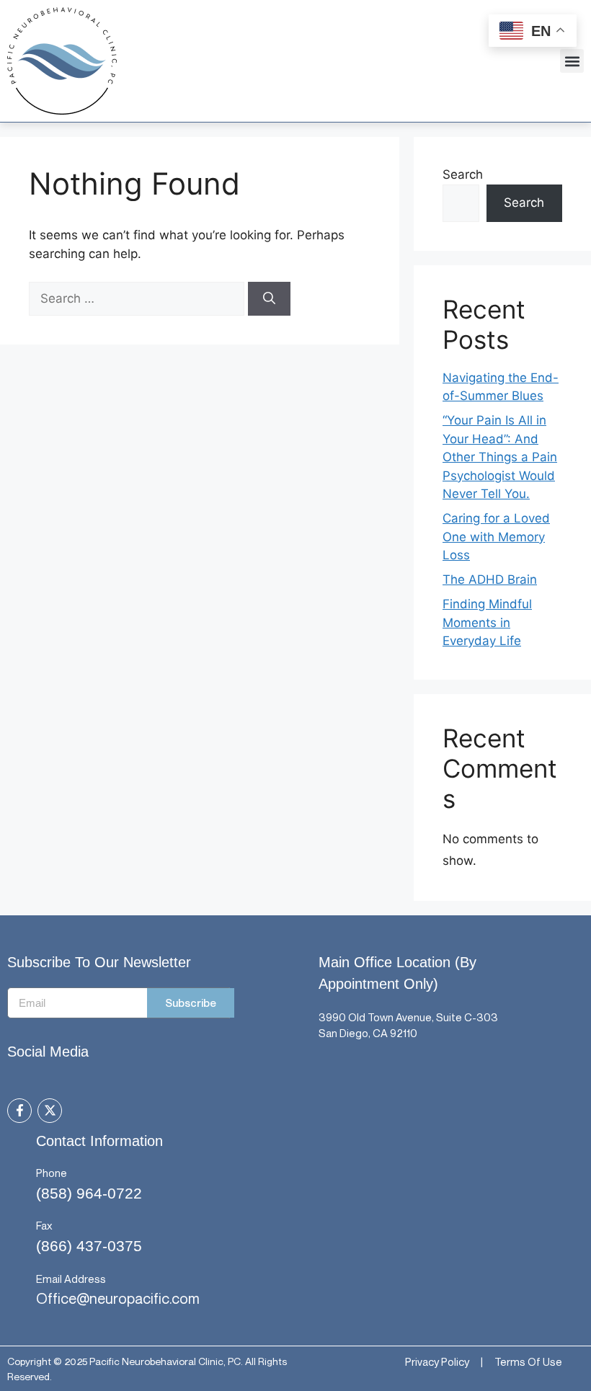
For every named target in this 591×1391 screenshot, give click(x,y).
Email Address (71, 1278)
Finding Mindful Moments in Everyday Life (487, 622)
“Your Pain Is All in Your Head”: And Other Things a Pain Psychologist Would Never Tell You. (500, 457)
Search (463, 174)
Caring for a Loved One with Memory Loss (496, 536)
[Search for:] (138, 298)
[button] (572, 61)
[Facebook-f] (19, 1110)
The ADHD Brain (490, 579)
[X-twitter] (49, 1110)
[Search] (269, 299)
